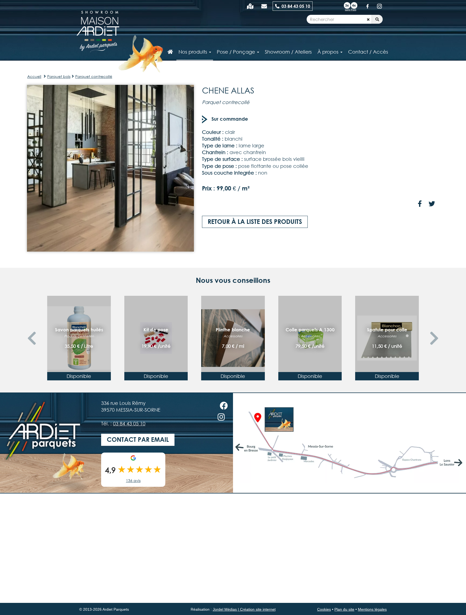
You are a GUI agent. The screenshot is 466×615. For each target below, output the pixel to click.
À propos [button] (328, 52)
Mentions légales (372, 609)
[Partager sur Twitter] (432, 204)
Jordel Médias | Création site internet (244, 609)
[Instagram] (379, 6)
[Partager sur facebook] (420, 204)
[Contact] (264, 6)
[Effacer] (368, 19)
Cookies (324, 609)
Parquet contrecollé (93, 76)
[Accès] (250, 6)
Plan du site (344, 609)
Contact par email (138, 439)
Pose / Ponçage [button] (236, 52)
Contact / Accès (368, 52)
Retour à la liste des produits (255, 221)
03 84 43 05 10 (294, 6)
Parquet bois (58, 76)
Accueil (34, 76)
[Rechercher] (377, 19)
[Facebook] (367, 6)
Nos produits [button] (193, 52)
